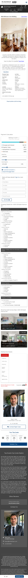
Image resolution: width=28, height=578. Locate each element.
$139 (25, 149)
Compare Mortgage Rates (8, 171)
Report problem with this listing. (14, 101)
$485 (25, 151)
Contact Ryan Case (15, 427)
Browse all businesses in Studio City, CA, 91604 (7, 385)
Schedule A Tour (13, 444)
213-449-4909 (15, 423)
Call (6, 576)
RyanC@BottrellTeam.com (11, 541)
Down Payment (5, 162)
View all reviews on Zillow (14, 503)
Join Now (6, 199)
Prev (3, 438)
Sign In (17, 177)
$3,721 (24, 145)
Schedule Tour (19, 576)
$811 (25, 147)
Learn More (24, 16)
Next (25, 438)
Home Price (4, 154)
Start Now (21, 61)
